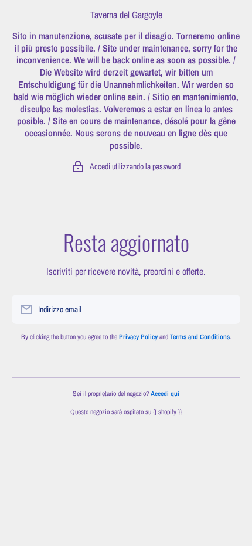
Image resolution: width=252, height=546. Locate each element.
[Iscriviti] (225, 309)
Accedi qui (165, 393)
